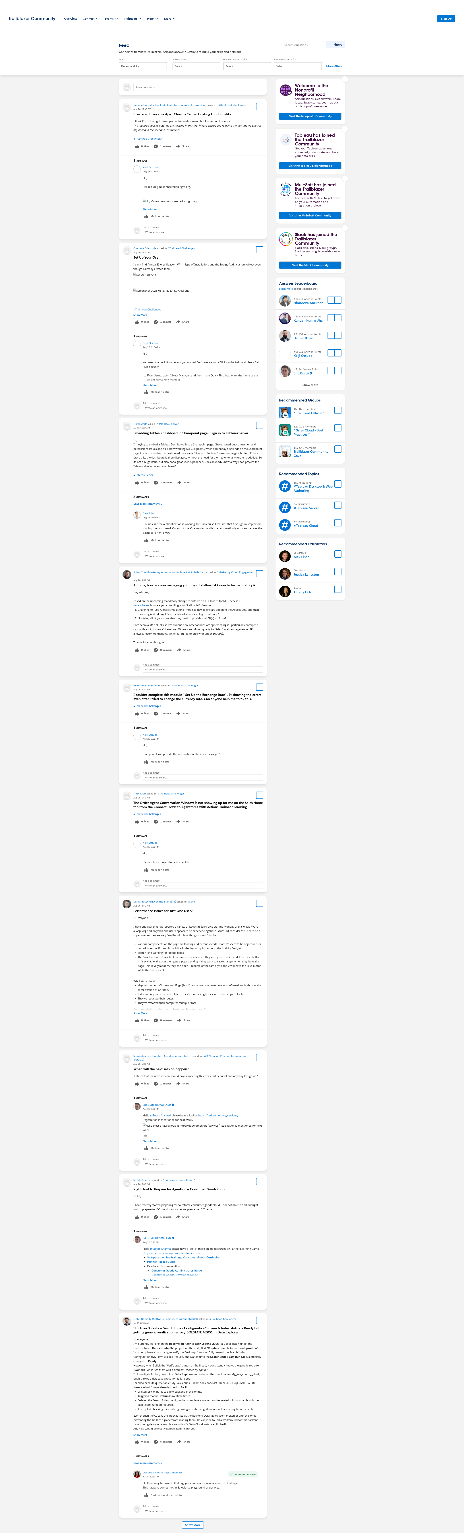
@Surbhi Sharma (160, 1248)
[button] (310, 116)
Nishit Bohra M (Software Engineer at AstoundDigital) (165, 1319)
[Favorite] (259, 106)
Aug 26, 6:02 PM (141, 1184)
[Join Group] (338, 410)
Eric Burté (301, 373)
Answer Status (180, 59)
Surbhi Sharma (142, 1180)
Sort (121, 59)
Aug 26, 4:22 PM (141, 1063)
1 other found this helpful (167, 1495)
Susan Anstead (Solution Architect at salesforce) (162, 1056)
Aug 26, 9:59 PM (141, 580)
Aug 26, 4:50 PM (141, 797)
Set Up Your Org (145, 257)
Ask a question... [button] (146, 87)
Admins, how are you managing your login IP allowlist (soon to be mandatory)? (194, 585)
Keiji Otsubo (150, 167)
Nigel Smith (140, 423)
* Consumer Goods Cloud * (179, 1180)
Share (182, 147)
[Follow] (331, 300)
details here (140, 605)
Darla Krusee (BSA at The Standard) (154, 901)
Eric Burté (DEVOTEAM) (157, 1104)
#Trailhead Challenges (232, 105)
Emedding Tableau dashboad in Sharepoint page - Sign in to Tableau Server (190, 433)
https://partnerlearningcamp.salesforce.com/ (172, 1253)
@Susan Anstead (160, 1115)
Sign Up (446, 19)
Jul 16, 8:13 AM (141, 1323)
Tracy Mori (139, 793)
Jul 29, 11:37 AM (141, 427)
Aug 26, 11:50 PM (142, 252)
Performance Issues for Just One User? (162, 911)
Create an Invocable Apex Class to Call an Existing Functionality (182, 114)
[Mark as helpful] (146, 1495)
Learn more (286, 288)
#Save (191, 901)
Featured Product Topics (235, 59)
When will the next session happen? (160, 1069)
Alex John (149, 513)
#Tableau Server (169, 423)
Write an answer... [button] (156, 232)
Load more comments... (148, 503)
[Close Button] (345, 79)
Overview (70, 19)
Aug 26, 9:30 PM (141, 689)
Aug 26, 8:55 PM (141, 905)
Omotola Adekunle (144, 248)
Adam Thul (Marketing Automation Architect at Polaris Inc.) (169, 572)
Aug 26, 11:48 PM (142, 109)
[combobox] (143, 63)
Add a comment (151, 227)
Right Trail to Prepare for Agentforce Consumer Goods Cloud (179, 1189)
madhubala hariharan (146, 685)
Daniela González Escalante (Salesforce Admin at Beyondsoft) (170, 105)
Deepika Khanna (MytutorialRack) (163, 1472)
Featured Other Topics (285, 59)
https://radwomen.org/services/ (218, 1115)
